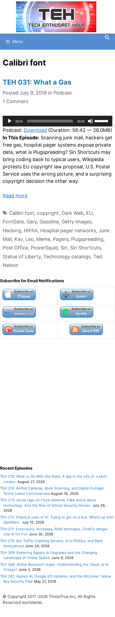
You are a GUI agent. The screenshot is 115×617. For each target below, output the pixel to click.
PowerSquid (44, 248)
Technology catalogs (67, 256)
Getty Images (77, 221)
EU (89, 213)
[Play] (9, 121)
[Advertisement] (57, 402)
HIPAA (31, 230)
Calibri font (21, 213)
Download (35, 130)
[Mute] (90, 121)
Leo (29, 239)
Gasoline (49, 221)
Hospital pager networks (68, 230)
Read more (15, 195)
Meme (43, 239)
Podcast (62, 93)
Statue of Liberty (22, 256)
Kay (18, 239)
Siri (63, 248)
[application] (57, 121)
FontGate (13, 221)
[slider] (102, 120)
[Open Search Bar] (107, 38)
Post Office (15, 248)
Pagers (60, 239)
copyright (48, 213)
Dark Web (72, 213)
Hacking (12, 230)
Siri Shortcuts (85, 248)
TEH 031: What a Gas (37, 82)
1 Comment (16, 101)
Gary (31, 221)
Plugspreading (87, 239)
